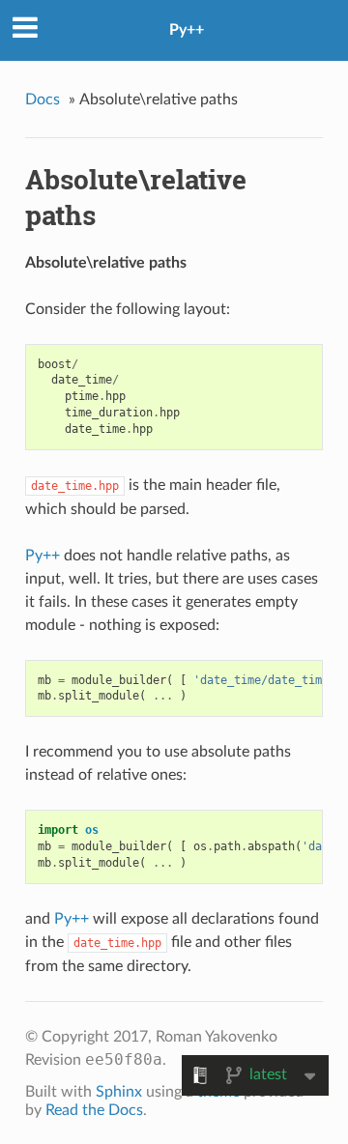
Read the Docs (94, 1110)
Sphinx (119, 1092)
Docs (42, 99)
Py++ (186, 30)
